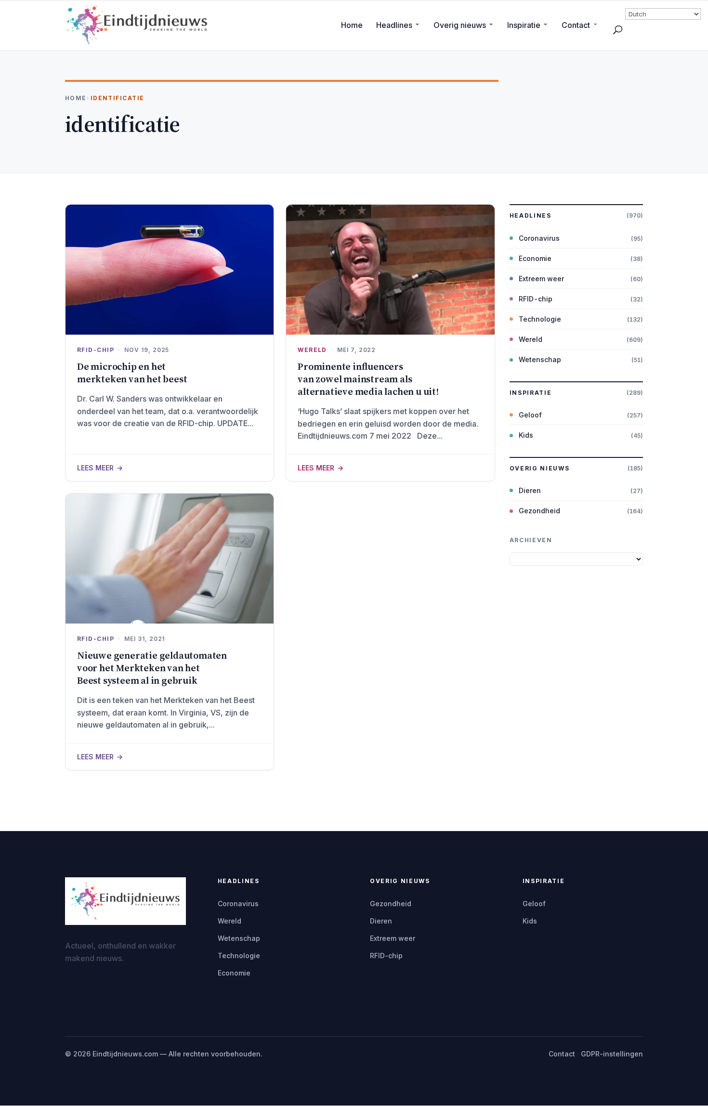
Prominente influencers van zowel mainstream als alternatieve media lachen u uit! (368, 379)
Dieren (530, 490)
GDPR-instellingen (612, 1054)
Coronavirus (539, 238)
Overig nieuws (459, 25)
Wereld (312, 349)
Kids (526, 435)
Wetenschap (540, 359)
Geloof (530, 415)
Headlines (394, 25)
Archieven (531, 540)
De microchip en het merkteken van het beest (132, 373)
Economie (535, 258)
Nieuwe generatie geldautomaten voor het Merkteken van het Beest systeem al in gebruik (152, 668)
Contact (576, 25)
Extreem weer (541, 278)
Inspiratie (523, 25)
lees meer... (170, 467)
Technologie (540, 319)
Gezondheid (539, 511)
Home (352, 25)
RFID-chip (95, 349)
